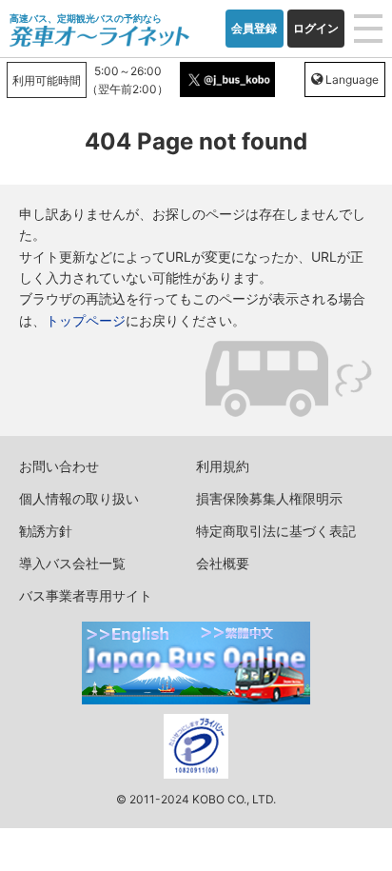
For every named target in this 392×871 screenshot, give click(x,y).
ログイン (316, 28)
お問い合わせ (59, 466)
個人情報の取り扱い (79, 498)
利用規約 (222, 466)
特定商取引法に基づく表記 (276, 531)
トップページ (86, 320)
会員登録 (254, 28)
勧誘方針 (45, 531)
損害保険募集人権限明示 (269, 498)
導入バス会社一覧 (72, 563)
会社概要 (222, 563)
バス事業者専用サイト (85, 595)
